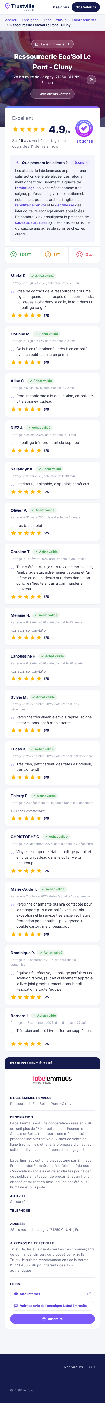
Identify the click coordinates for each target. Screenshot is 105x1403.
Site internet (30, 1294)
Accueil (11, 20)
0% (57, 254)
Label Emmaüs (55, 20)
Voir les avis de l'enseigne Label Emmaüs (53, 1306)
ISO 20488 (84, 141)
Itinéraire (55, 1319)
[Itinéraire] (91, 79)
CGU (91, 1367)
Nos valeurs (85, 7)
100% (25, 254)
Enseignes (60, 7)
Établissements (84, 20)
